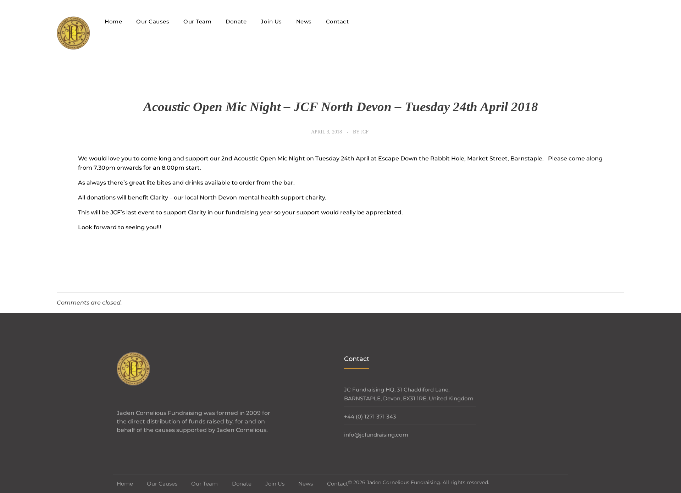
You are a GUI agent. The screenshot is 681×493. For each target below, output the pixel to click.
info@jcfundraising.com (376, 434)
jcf (365, 132)
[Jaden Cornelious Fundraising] (73, 33)
